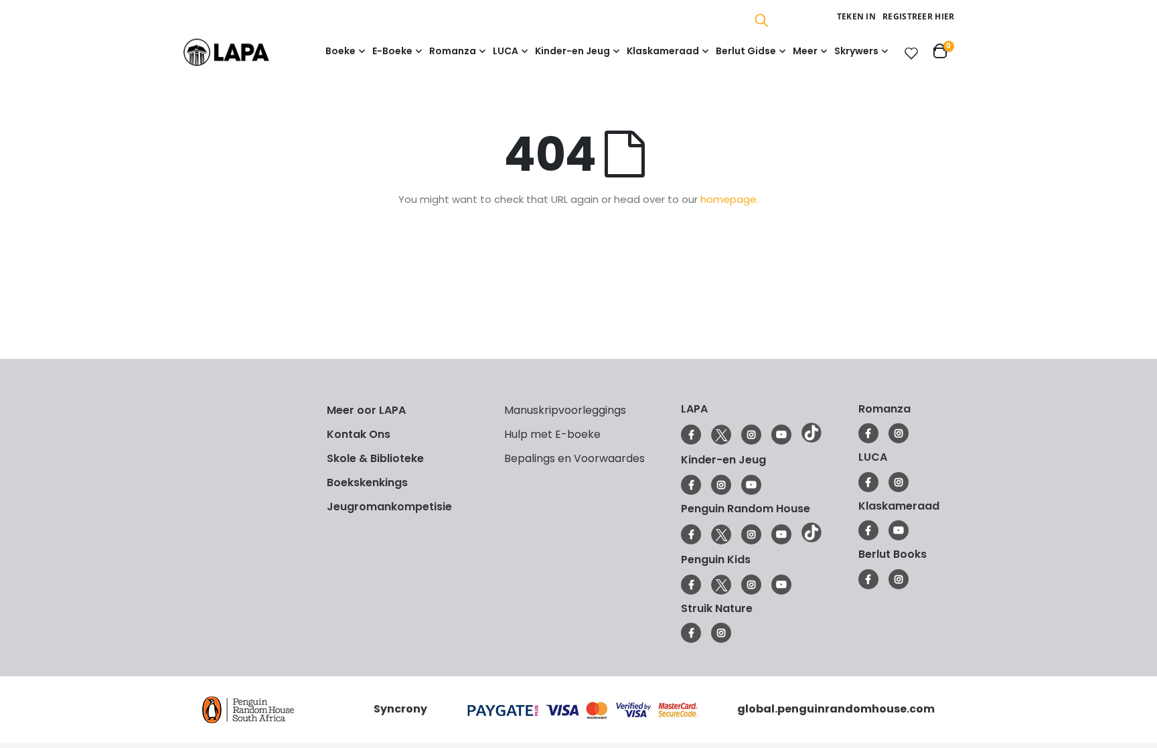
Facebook (691, 435)
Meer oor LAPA (366, 410)
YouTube (781, 435)
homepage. (729, 199)
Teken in (856, 16)
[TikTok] (811, 439)
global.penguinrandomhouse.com (836, 709)
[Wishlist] (908, 53)
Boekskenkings (367, 482)
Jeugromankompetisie (389, 506)
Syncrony (400, 709)
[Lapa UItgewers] (247, 52)
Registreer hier (918, 16)
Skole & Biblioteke (375, 458)
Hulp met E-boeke (552, 434)
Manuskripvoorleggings (565, 410)
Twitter (721, 435)
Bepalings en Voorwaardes (574, 458)
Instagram (751, 435)
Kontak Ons (358, 434)
